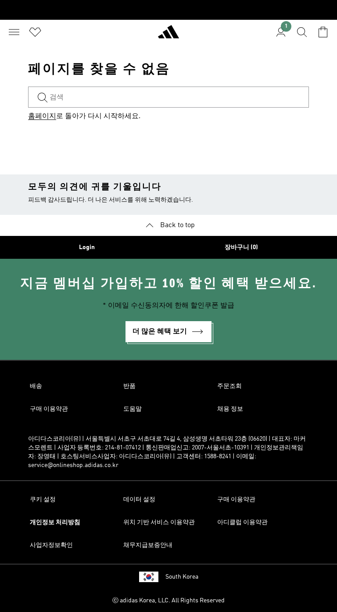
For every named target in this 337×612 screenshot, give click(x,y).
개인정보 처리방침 (55, 522)
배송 (36, 386)
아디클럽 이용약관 (242, 522)
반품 (129, 386)
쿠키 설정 (43, 499)
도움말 (132, 409)
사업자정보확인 (51, 545)
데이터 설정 (139, 499)
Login (87, 247)
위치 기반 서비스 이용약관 (159, 522)
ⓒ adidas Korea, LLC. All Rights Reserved (168, 601)
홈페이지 (42, 116)
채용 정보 (230, 409)
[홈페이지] (168, 35)
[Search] (301, 32)
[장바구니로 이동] (322, 32)
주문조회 (229, 386)
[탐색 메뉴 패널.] (14, 32)
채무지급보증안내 (147, 545)
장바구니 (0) (241, 247)
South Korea (181, 577)
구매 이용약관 (49, 409)
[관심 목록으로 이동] (35, 32)
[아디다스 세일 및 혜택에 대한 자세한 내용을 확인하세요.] (168, 10)
